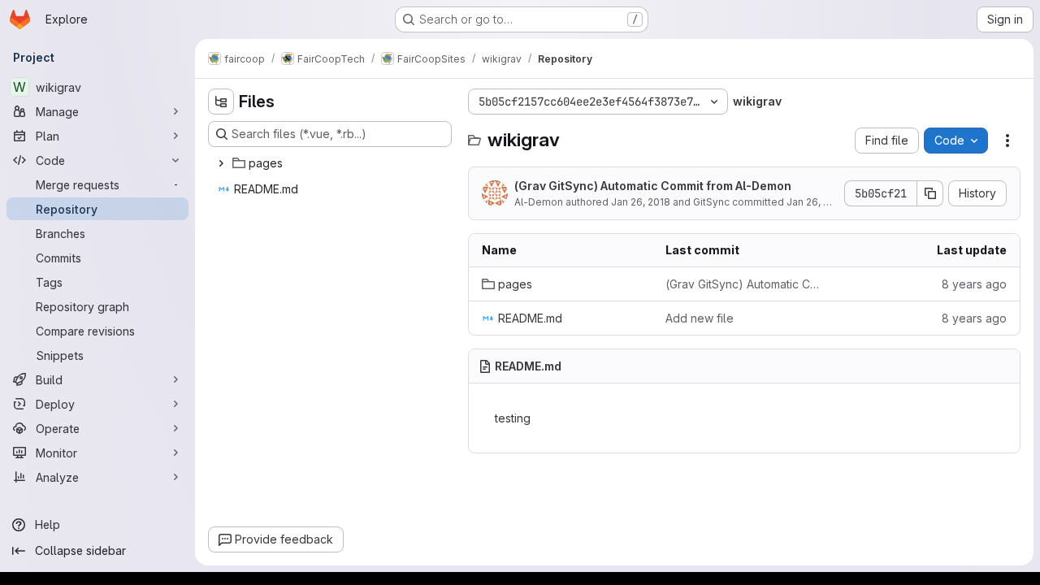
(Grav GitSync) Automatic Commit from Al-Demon (652, 186)
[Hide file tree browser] (221, 102)
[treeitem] (331, 163)
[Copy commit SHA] (930, 193)
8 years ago (974, 284)
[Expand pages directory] (221, 163)
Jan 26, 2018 (640, 202)
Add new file (699, 318)
